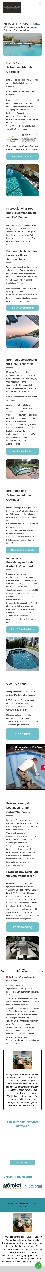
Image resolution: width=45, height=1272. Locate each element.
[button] (5, 1186)
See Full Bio (28, 1105)
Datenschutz (34, 1203)
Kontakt (23, 1206)
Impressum (23, 1203)
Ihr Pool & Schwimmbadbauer (21, 970)
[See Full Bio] (35, 1105)
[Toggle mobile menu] (40, 3)
